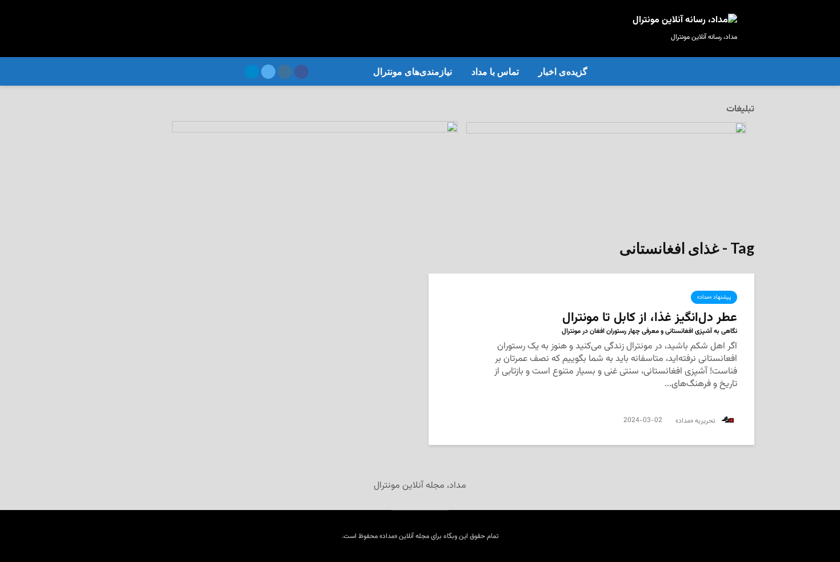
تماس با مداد (495, 71)
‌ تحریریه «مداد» (697, 421)
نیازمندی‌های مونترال (412, 71)
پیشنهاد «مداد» (714, 297)
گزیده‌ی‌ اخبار (562, 71)
